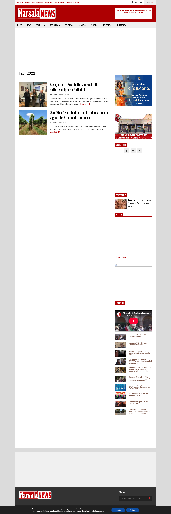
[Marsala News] (36, 15)
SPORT (81, 25)
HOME (19, 25)
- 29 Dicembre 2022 (64, 94)
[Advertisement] (85, 49)
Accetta (118, 510)
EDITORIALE (121, 195)
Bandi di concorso (37, 2)
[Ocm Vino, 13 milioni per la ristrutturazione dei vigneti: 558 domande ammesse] (33, 122)
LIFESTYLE (106, 25)
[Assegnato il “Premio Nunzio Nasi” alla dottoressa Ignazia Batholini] (33, 94)
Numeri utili (48, 2)
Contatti (27, 2)
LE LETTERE (121, 25)
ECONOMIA (54, 25)
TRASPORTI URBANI (72, 2)
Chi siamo (20, 2)
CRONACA (40, 25)
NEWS (29, 25)
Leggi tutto (84, 104)
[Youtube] (136, 2)
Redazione (53, 94)
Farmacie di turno (59, 2)
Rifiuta (132, 510)
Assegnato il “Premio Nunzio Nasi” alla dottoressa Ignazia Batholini (74, 87)
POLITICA (68, 25)
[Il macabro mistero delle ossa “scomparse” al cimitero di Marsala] (121, 204)
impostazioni (100, 511)
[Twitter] (141, 2)
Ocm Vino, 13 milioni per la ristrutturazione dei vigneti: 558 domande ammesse (79, 115)
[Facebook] (132, 2)
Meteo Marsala (121, 257)
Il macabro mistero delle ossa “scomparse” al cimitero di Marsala (139, 203)
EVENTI (93, 25)
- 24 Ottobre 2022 (63, 122)
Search (149, 2)
